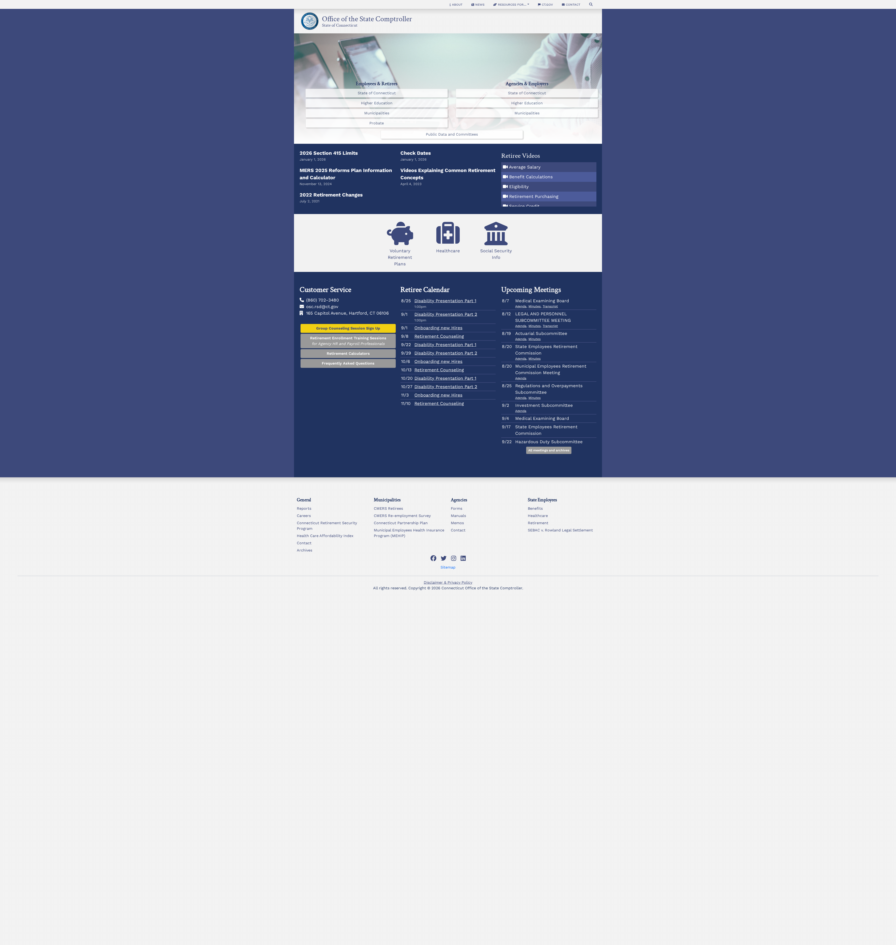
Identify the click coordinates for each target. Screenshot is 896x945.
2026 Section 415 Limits (329, 153)
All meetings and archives (548, 450)
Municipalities (376, 113)
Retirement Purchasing (533, 196)
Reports (304, 508)
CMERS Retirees (388, 508)
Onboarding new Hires (438, 327)
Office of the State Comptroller (367, 17)
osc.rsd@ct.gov (322, 306)
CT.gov (547, 4)
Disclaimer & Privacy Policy (448, 582)
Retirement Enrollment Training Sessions (348, 341)
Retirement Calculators (348, 353)
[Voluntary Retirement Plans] (400, 222)
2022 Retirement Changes (331, 195)
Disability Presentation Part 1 (445, 300)
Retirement (538, 523)
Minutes (534, 306)
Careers (304, 515)
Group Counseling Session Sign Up (348, 328)
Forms (456, 508)
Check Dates (415, 153)
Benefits (535, 508)
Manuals (458, 515)
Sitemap (448, 567)
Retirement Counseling (439, 336)
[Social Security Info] (496, 222)
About (456, 4)
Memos (457, 523)
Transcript (550, 306)
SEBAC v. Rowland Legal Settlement (560, 530)
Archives (304, 550)
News (479, 4)
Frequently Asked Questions (348, 363)
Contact (572, 4)
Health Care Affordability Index (325, 536)
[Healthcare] (448, 222)
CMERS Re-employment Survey (402, 515)
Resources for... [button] (511, 4)
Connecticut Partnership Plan (401, 523)
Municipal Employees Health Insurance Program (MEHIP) (409, 533)
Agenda (520, 306)
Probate (376, 123)
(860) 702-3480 (322, 300)
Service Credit (524, 206)
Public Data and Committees (452, 134)
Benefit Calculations (531, 176)
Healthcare (538, 515)
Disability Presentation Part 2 (445, 314)
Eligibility (519, 186)
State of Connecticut (339, 24)
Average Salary (525, 167)
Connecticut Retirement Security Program (327, 526)
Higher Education (376, 103)
